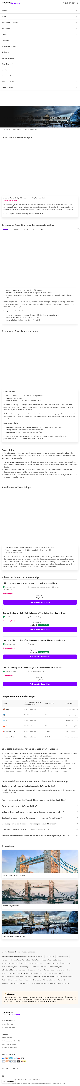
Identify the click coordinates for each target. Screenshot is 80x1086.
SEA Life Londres (27, 963)
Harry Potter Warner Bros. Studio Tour (26, 960)
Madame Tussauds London (51, 960)
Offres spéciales (8, 81)
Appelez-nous (8, 1024)
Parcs (40, 970)
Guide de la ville (8, 87)
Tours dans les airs (8, 76)
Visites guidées (7, 980)
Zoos (68, 970)
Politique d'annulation (9, 1047)
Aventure (5, 70)
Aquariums (60, 970)
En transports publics (38, 983)
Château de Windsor (52, 963)
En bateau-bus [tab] (38, 229)
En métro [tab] (5, 229)
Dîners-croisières (8, 976)
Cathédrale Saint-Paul (39, 966)
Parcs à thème (49, 970)
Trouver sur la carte (10, 200)
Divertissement (7, 64)
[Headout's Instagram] (7, 1068)
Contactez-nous (9, 1027)
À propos (5, 10)
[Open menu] (77, 3)
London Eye (50, 956)
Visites (4, 34)
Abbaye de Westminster (10, 963)
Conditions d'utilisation (10, 1044)
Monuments (23, 970)
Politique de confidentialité (11, 1041)
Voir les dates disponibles (40, 602)
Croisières (5, 52)
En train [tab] (16, 229)
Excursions (37, 980)
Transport (5, 40)
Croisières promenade (53, 973)
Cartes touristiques (8, 973)
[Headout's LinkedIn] (3, 1068)
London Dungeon (55, 966)
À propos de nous (62, 983)
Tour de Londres (62, 956)
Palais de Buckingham (9, 966)
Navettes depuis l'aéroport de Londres (15, 983)
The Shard (38, 963)
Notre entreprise (7, 1037)
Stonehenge (6, 960)
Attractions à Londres (10, 22)
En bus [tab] (26, 229)
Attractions (6, 28)
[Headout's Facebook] (14, 1068)
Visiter (4, 16)
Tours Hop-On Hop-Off (23, 980)
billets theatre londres (35, 956)
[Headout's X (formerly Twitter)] (18, 1068)
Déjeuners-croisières (23, 976)
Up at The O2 (66, 963)
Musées (32, 970)
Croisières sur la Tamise (34, 973)
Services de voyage (9, 46)
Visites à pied (67, 976)
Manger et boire (8, 58)
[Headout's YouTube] (10, 1068)
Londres (7, 129)
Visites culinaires (49, 980)
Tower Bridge (16, 129)
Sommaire (10, 1081)
